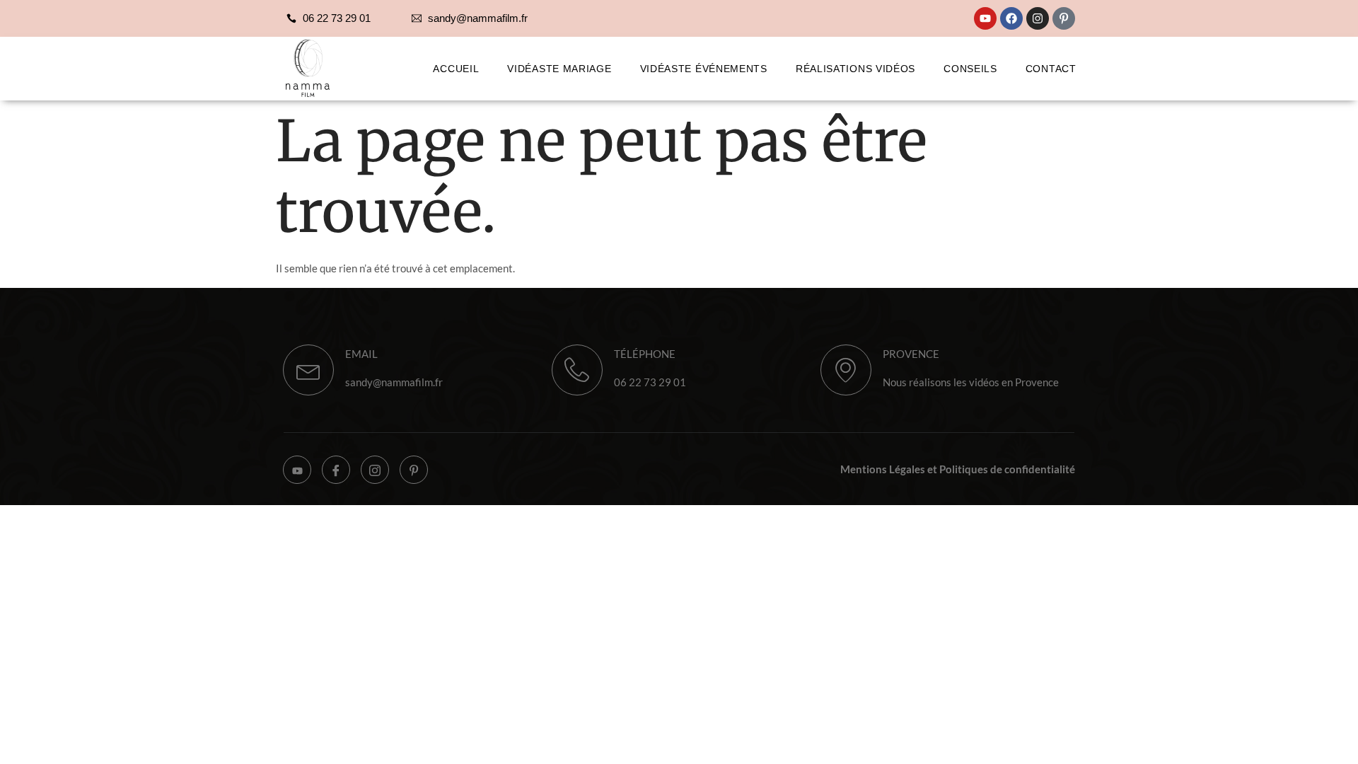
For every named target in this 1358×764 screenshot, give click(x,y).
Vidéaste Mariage (559, 68)
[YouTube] (297, 470)
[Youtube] (985, 18)
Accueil (456, 68)
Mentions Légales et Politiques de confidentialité (957, 469)
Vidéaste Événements (703, 68)
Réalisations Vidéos (855, 68)
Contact (1051, 68)
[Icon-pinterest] (1063, 18)
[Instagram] (1037, 18)
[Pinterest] (414, 470)
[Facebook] (1011, 18)
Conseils (970, 68)
